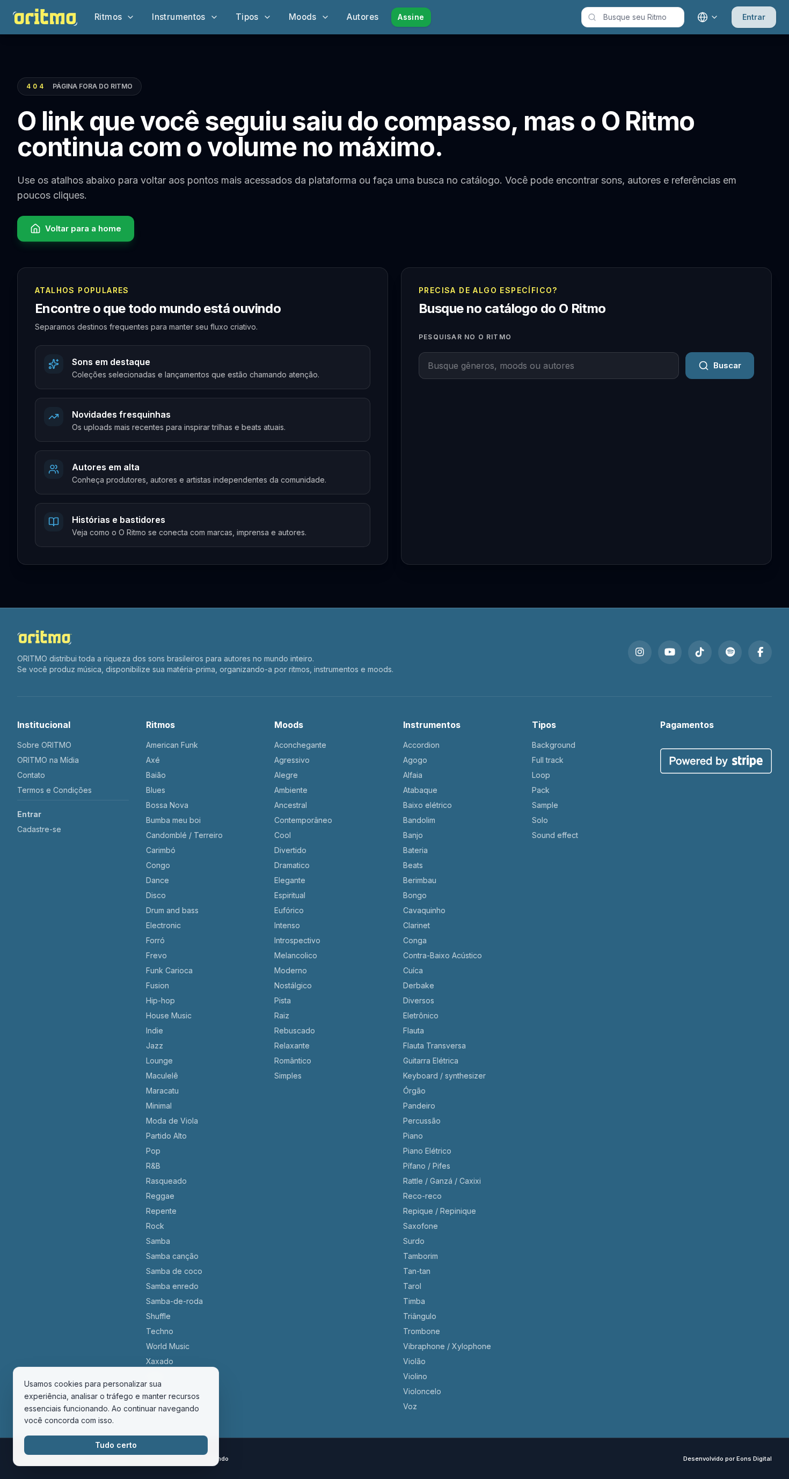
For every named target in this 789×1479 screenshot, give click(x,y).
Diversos (418, 1000)
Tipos (247, 17)
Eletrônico (421, 1015)
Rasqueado (166, 1180)
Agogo (415, 759)
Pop (153, 1150)
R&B (153, 1165)
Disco (156, 895)
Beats (413, 865)
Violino (415, 1376)
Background (553, 744)
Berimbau (419, 880)
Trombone (421, 1331)
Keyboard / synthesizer (444, 1075)
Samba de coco (174, 1271)
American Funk (172, 744)
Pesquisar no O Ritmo (465, 337)
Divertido (290, 850)
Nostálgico (293, 985)
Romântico (292, 1060)
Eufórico (289, 910)
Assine (411, 16)
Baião (156, 774)
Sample (545, 805)
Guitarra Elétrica (430, 1060)
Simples (288, 1075)
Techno (159, 1331)
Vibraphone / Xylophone (447, 1346)
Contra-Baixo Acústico (442, 955)
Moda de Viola (172, 1120)
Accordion (421, 744)
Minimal (159, 1105)
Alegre (286, 774)
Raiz (281, 1015)
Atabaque (420, 790)
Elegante (289, 880)
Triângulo (419, 1316)
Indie (154, 1030)
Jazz (154, 1045)
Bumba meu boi (173, 820)
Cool (282, 835)
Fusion (157, 985)
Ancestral (290, 805)
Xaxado (159, 1361)
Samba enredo (172, 1286)
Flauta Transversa (434, 1045)
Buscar (727, 365)
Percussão (422, 1120)
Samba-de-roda (174, 1301)
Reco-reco (422, 1195)
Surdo (414, 1240)
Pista (282, 1000)
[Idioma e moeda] (708, 17)
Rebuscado (294, 1030)
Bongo (415, 895)
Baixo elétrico (427, 805)
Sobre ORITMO (44, 744)
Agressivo (292, 759)
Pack (541, 790)
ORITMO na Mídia (48, 759)
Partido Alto (166, 1135)
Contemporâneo (303, 820)
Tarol (412, 1286)
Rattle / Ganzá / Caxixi (442, 1180)
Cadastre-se (39, 829)
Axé (153, 759)
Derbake (418, 985)
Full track (548, 759)
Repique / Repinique (439, 1210)
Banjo (413, 835)
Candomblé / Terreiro (184, 835)
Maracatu (162, 1090)
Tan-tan (416, 1271)
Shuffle (158, 1316)
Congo (158, 865)
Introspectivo (297, 940)
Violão (414, 1361)
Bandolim (419, 820)
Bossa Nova (167, 805)
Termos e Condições (54, 790)
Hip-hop (160, 1000)
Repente (161, 1210)
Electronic (163, 925)
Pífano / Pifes (426, 1165)
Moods (303, 17)
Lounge (159, 1060)
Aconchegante (300, 744)
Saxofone (420, 1225)
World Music (167, 1346)
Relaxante (292, 1045)
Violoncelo (422, 1391)
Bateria (415, 850)
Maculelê (162, 1075)
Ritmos (108, 17)
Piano (413, 1135)
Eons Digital (754, 1458)
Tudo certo (116, 1444)
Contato (31, 774)
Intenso (287, 925)
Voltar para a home (83, 228)
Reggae (160, 1195)
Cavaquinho (424, 910)
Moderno (290, 970)
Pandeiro (419, 1105)
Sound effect (555, 835)
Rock (155, 1225)
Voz (410, 1406)
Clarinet (416, 925)
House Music (169, 1015)
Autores (363, 17)
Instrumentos (179, 17)
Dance (157, 880)
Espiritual (289, 895)
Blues (155, 790)
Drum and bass (172, 910)
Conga (415, 940)
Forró (155, 940)
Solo (540, 820)
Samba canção (172, 1256)
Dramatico (292, 865)
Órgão (414, 1090)
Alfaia (412, 774)
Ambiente (291, 790)
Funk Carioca (169, 970)
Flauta (413, 1030)
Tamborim (420, 1256)
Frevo (156, 955)
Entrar (753, 16)
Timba (414, 1301)
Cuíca (413, 970)
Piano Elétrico (427, 1150)
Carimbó (161, 850)
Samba (158, 1240)
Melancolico (295, 955)
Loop (541, 774)
